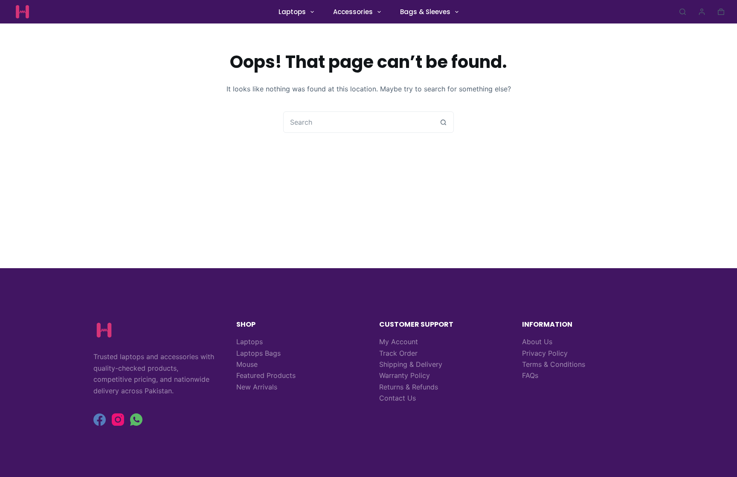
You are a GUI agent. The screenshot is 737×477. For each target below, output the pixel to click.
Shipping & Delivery (410, 364)
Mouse (247, 364)
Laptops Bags (258, 353)
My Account (398, 341)
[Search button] (443, 122)
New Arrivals (256, 387)
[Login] (702, 12)
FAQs (530, 375)
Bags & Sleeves (425, 11)
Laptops (292, 11)
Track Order (398, 353)
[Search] (682, 12)
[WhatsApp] (136, 419)
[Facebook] (99, 419)
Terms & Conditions (553, 364)
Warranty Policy (404, 375)
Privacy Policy (545, 353)
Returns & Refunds (408, 387)
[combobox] (358, 122)
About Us (537, 341)
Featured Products (266, 375)
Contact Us (397, 398)
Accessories (353, 11)
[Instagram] (118, 419)
